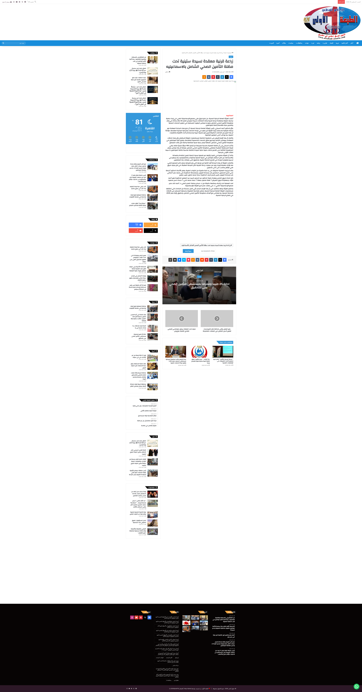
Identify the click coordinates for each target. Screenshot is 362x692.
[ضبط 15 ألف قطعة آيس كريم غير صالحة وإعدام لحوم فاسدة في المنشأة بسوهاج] (152, 287)
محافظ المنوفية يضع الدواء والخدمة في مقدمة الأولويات (137, 196)
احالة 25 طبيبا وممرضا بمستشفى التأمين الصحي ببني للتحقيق (199, 285)
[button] (356, 686)
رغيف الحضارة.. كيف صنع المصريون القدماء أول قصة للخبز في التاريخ (138, 79)
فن (313, 43)
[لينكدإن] (222, 77)
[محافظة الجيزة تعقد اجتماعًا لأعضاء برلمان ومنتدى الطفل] (152, 386)
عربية (337, 43)
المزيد (272, 43)
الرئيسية (229, 52)
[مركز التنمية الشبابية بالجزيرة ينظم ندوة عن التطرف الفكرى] (152, 514)
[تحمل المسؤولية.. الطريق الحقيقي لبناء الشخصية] (152, 523)
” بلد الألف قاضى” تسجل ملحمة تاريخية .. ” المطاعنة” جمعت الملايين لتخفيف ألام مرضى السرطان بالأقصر (138, 504)
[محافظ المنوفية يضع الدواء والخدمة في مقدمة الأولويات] (152, 197)
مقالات (284, 43)
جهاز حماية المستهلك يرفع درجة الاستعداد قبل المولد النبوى (138, 366)
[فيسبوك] (231, 77)
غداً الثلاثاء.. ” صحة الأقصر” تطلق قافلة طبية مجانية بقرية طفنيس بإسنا (200, 361)
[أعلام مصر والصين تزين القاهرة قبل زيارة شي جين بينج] (186, 617)
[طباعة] (170, 260)
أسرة (277, 43)
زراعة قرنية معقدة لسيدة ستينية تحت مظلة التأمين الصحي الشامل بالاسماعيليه (206, 245)
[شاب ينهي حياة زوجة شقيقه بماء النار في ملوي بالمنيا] (152, 189)
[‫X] (227, 77)
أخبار (351, 43)
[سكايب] (184, 260)
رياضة (318, 43)
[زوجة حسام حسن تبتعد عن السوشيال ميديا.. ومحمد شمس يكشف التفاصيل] (152, 494)
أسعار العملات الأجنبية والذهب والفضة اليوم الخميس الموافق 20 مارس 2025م (168, 640)
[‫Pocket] (188, 260)
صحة (225, 52)
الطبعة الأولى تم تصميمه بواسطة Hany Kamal (196, 688)
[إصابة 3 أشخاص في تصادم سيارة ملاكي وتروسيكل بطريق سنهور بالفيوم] (152, 278)
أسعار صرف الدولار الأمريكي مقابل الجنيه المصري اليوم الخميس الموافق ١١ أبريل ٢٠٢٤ (167, 649)
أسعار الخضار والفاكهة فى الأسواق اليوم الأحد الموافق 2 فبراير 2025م (168, 626)
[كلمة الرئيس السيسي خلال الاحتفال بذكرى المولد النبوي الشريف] (152, 452)
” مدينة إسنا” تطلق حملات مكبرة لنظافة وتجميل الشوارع (137, 204)
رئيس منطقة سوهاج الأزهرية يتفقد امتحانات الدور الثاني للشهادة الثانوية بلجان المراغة (137, 472)
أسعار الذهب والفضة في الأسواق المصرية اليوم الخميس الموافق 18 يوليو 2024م (168, 635)
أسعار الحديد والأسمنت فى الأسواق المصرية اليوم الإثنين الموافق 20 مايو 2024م (167, 617)
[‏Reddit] (202, 260)
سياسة (291, 43)
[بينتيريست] (213, 77)
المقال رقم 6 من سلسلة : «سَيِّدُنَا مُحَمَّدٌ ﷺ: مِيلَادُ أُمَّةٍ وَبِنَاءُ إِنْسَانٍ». (138, 70)
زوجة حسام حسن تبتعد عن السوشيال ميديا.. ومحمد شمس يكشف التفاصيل (138, 493)
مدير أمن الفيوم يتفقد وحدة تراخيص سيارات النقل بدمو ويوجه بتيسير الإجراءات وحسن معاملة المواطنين (138, 167)
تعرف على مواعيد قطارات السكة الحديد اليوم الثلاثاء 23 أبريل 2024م (168, 661)
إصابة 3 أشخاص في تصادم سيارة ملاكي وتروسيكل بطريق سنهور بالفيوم (137, 278)
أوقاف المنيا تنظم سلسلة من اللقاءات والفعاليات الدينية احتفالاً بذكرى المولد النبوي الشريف (137, 462)
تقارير (325, 43)
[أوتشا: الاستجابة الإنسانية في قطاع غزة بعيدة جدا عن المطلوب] (204, 628)
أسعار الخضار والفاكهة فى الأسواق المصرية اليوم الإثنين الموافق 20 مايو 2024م (167, 622)
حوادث (307, 43)
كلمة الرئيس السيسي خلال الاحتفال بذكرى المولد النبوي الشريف (138, 452)
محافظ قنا (168, 680)
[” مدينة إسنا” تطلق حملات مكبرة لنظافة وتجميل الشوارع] (152, 205)
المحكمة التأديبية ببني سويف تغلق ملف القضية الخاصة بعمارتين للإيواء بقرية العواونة (137, 268)
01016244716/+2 (174, 688)
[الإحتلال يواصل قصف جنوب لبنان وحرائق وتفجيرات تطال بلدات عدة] (195, 628)
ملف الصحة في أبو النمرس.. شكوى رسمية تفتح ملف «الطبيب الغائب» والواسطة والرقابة (138, 317)
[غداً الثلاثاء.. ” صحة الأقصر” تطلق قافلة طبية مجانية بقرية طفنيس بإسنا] (199, 352)
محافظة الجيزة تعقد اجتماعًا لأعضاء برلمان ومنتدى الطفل (138, 385)
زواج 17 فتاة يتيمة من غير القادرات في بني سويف (139, 356)
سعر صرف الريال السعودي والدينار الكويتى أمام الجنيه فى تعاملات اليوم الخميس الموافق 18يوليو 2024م (167, 676)
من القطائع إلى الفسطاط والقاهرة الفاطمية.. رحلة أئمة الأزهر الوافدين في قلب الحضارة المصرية (137, 60)
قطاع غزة (176, 680)
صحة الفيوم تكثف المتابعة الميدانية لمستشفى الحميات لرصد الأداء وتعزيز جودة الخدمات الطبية (176, 361)
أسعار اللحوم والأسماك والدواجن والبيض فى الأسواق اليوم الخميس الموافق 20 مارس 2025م (167, 644)
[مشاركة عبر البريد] (175, 260)
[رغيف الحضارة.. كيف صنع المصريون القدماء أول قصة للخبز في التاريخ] (152, 80)
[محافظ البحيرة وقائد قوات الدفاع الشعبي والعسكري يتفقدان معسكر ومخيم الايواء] (152, 375)
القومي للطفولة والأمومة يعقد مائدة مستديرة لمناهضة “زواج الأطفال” (137, 531)
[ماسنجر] (179, 260)
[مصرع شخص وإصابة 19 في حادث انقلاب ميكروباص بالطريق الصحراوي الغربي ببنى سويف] (152, 258)
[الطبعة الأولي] (332, 23)
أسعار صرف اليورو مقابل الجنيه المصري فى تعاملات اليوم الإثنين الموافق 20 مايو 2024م (168, 653)
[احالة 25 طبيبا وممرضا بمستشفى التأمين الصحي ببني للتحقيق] (152, 336)
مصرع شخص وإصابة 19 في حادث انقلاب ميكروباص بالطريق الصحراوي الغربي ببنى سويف (138, 258)
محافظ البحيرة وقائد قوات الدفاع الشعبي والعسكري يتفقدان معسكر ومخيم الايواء (138, 376)
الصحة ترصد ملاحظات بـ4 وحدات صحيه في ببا (139, 327)
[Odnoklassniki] (204, 77)
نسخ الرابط (188, 251)
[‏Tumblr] (218, 77)
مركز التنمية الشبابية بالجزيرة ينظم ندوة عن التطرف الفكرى (138, 513)
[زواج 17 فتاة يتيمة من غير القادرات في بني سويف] (152, 357)
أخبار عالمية (345, 43)
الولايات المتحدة (159, 657)
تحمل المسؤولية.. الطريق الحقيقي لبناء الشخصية (139, 521)
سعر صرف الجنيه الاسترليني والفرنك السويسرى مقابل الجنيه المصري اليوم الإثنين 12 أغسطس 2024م (167, 670)
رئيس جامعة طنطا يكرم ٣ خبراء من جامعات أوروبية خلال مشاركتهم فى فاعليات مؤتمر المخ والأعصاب (137, 178)
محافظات (299, 43)
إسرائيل (177, 657)
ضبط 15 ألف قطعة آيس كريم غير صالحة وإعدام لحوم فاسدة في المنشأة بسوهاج (137, 287)
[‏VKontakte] (209, 77)
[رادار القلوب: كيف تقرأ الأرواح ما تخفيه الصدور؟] (186, 623)
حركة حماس (176, 665)
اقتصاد (331, 43)
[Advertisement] (120, 10)
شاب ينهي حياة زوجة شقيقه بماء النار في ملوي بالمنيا (138, 187)
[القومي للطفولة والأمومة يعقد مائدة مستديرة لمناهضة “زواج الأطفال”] (152, 531)
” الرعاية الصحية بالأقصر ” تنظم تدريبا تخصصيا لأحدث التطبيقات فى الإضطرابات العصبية (223, 361)
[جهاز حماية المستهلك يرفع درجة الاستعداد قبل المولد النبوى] (152, 366)
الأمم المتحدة (169, 657)
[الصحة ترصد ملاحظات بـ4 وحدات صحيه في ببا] (152, 328)
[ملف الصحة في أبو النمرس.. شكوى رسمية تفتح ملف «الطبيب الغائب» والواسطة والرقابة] (152, 317)
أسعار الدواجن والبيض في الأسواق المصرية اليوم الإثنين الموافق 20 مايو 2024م (167, 631)
